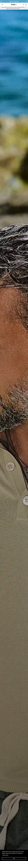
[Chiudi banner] (26, 8)
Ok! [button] (14, 858)
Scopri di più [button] (5, 855)
